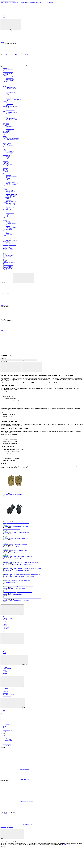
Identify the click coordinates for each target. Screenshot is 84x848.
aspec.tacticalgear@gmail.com (26, 801)
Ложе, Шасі (8, 93)
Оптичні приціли (10, 126)
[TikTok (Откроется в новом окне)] (30, 12)
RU (4, 15)
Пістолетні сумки (10, 186)
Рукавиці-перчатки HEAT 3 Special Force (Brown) (14, 588)
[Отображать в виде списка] (32, 367)
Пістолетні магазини (10, 118)
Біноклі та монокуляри (11, 201)
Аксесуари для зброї (7, 256)
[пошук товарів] (23, 278)
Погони (7, 210)
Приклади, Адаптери (10, 91)
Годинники (8, 242)
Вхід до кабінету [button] (7, 735)
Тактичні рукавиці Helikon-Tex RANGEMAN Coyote (15, 558)
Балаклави (8, 156)
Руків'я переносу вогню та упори (13, 99)
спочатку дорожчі (27, 359)
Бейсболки (8, 159)
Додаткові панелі (9, 190)
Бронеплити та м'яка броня (12, 183)
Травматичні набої (10, 79)
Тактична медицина (7, 268)
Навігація (8, 243)
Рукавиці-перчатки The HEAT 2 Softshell (12, 535)
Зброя (4, 254)
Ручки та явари (9, 82)
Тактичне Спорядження (8, 263)
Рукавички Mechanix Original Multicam (11, 540)
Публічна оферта (49, 2)
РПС (7, 177)
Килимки (8, 114)
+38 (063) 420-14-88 (5, 305)
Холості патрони (9, 80)
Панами (7, 158)
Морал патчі (8, 211)
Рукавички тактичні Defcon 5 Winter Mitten (12, 582)
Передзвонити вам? (5, 306)
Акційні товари (6, 271)
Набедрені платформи (11, 184)
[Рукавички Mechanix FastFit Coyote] (43, 550)
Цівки (7, 89)
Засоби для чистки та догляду (12, 112)
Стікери (7, 215)
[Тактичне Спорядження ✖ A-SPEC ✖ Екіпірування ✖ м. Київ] (6, 719)
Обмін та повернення (20, 2)
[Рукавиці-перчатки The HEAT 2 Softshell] (43, 532)
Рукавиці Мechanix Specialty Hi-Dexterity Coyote (13, 594)
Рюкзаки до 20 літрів (10, 203)
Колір (22, 614)
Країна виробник (24, 664)
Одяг (4, 259)
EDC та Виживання (7, 266)
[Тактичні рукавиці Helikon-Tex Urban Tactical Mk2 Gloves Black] (43, 568)
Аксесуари (8, 121)
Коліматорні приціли (10, 127)
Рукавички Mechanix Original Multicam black (13, 546)
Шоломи (8, 178)
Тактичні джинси (10, 151)
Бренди (2, 2)
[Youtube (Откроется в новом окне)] (69, 12)
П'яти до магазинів (10, 120)
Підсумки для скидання (11, 195)
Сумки (7, 232)
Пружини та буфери (10, 102)
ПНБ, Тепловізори (10, 198)
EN (4, 17)
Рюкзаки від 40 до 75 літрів (12, 205)
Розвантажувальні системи (12, 176)
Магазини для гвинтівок (11, 119)
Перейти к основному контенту (8, 1)
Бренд (22, 686)
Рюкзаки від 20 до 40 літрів (12, 204)
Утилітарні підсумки (10, 196)
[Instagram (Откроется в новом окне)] (10, 12)
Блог (26, 2)
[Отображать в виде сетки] (11, 367)
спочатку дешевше (19, 359)
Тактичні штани (9, 152)
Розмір (22, 643)
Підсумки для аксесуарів (11, 194)
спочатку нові (3, 359)
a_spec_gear (23, 790)
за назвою (35, 359)
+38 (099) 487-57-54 (5, 293)
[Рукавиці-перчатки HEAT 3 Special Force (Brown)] (43, 586)
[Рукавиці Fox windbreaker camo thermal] (43, 526)
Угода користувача (41, 2)
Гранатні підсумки (10, 192)
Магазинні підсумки (10, 191)
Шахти (7, 100)
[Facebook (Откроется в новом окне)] (50, 12)
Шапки (7, 157)
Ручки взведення (9, 104)
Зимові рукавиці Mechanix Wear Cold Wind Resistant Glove (16, 523)
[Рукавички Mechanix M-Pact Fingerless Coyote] (43, 481)
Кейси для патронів (10, 110)
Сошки (7, 94)
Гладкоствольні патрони (11, 76)
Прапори (8, 214)
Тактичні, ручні (9, 237)
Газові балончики (10, 84)
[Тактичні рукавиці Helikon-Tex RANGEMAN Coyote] (43, 556)
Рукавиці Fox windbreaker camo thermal (11, 529)
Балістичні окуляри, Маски (12, 179)
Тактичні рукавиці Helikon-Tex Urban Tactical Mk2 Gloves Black (17, 570)
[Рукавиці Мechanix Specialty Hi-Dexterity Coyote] (43, 592)
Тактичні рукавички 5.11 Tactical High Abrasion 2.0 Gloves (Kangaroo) (18, 576)
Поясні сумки (9, 234)
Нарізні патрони (9, 78)
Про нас (5, 2)
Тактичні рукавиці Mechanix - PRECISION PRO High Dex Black (17, 564)
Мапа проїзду (4, 813)
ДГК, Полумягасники (10, 87)
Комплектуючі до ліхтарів (11, 240)
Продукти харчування (11, 227)
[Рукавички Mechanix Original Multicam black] (43, 544)
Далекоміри (8, 200)
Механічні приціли (10, 129)
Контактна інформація (32, 2)
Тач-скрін (23, 707)
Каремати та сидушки (11, 223)
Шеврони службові (10, 213)
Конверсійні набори (10, 92)
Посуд (7, 224)
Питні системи (9, 228)
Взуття (4, 261)
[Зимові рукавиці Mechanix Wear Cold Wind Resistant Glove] (43, 509)
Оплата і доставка (11, 2)
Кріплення (8, 130)
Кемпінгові (8, 239)
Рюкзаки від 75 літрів (10, 207)
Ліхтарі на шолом (10, 236)
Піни (7, 216)
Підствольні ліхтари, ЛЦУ (12, 88)
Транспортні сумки (10, 233)
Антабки (8, 95)
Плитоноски (8, 175)
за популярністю (11, 359)
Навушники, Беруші (10, 182)
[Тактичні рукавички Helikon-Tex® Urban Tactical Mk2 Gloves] (43, 598)
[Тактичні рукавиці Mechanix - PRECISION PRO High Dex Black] (43, 562)
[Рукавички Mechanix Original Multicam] (43, 538)
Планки (7, 96)
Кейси (7, 108)
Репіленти (8, 226)
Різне (7, 105)
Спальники (8, 222)
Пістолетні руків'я (10, 98)
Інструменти (8, 113)
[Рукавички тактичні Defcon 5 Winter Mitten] (43, 580)
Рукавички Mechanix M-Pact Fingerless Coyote (13, 494)
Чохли (7, 107)
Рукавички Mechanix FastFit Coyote (11, 552)
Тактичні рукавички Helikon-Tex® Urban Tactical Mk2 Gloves (16, 600)
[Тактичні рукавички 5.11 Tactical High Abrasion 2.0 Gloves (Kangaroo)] (43, 574)
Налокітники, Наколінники (12, 181)
